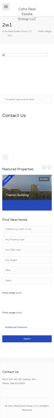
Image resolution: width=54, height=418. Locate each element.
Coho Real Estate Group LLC (27, 14)
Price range (12, 312)
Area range (12, 292)
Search (27, 338)
